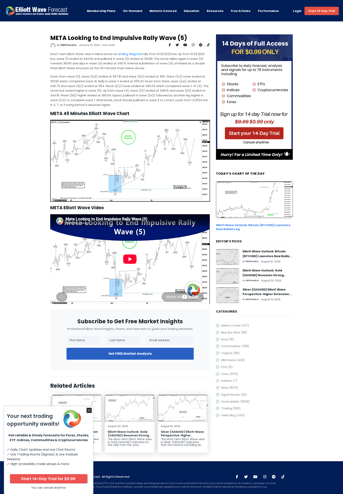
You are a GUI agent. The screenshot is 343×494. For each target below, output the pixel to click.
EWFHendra (68, 45)
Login (297, 11)
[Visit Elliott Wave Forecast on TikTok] (283, 477)
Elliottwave (233, 360)
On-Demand (132, 11)
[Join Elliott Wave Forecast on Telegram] (274, 477)
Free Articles (241, 11)
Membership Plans (101, 11)
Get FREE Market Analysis (130, 353)
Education (191, 11)
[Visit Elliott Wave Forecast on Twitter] (246, 477)
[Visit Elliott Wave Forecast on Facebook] (237, 477)
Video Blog (233, 415)
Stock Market (235, 402)
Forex (229, 374)
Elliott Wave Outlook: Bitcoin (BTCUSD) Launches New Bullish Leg (267, 256)
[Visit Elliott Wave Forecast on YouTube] (255, 477)
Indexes (229, 381)
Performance (268, 11)
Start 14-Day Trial (321, 11)
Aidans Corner (235, 325)
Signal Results (234, 395)
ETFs (226, 367)
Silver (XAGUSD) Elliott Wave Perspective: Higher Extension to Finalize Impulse (182, 437)
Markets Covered (162, 11)
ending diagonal (130, 54)
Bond (227, 339)
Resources (215, 11)
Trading (230, 408)
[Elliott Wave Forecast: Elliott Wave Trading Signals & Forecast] (37, 10)
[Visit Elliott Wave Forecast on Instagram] (264, 477)
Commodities (235, 346)
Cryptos (230, 353)
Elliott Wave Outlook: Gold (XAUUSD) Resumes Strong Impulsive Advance (128, 435)
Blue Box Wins (234, 332)
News (229, 388)
